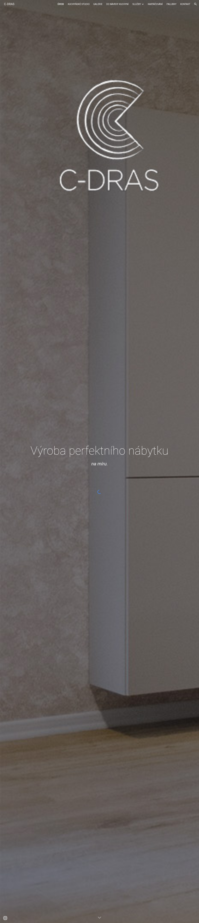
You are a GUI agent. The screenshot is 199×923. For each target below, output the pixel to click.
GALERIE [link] (97, 4)
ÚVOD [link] (61, 4)
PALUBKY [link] (171, 4)
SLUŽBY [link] (136, 4)
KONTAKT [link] (185, 4)
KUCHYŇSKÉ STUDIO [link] (79, 4)
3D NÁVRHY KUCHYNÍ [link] (117, 4)
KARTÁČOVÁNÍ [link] (155, 4)
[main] (99, 439)
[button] (195, 4)
